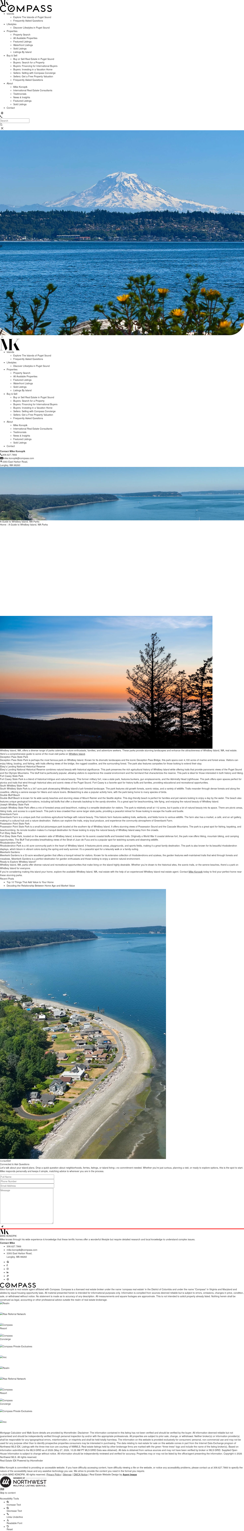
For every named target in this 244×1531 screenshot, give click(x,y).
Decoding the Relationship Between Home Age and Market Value (41, 885)
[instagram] (7, 1268)
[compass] (8, 1279)
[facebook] (7, 1265)
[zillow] (8, 1275)
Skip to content (8, 1492)
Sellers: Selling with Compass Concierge (34, 73)
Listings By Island (22, 52)
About (10, 83)
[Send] (2, 1227)
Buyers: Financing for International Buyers (35, 66)
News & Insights (21, 97)
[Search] (1, 124)
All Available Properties (25, 38)
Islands (10, 13)
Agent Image (130, 1474)
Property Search (21, 34)
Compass (66, 1289)
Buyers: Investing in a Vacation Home (32, 69)
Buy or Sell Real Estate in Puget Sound (33, 59)
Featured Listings (22, 41)
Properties (12, 31)
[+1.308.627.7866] (1, 116)
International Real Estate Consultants (32, 90)
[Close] (2, 337)
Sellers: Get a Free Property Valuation (33, 76)
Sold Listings (20, 48)
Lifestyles (11, 24)
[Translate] (2, 113)
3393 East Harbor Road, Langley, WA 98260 (19, 1255)
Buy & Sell (12, 55)
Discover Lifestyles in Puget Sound (31, 27)
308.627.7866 (14, 1246)
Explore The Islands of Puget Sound (32, 17)
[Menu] (2, 128)
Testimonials (19, 93)
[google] (8, 1262)
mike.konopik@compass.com (22, 1249)
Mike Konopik (20, 86)
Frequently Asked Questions (28, 20)
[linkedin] (7, 1272)
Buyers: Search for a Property (28, 62)
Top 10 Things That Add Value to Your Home (30, 882)
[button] (122, 1495)
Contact (11, 107)
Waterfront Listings (23, 45)
